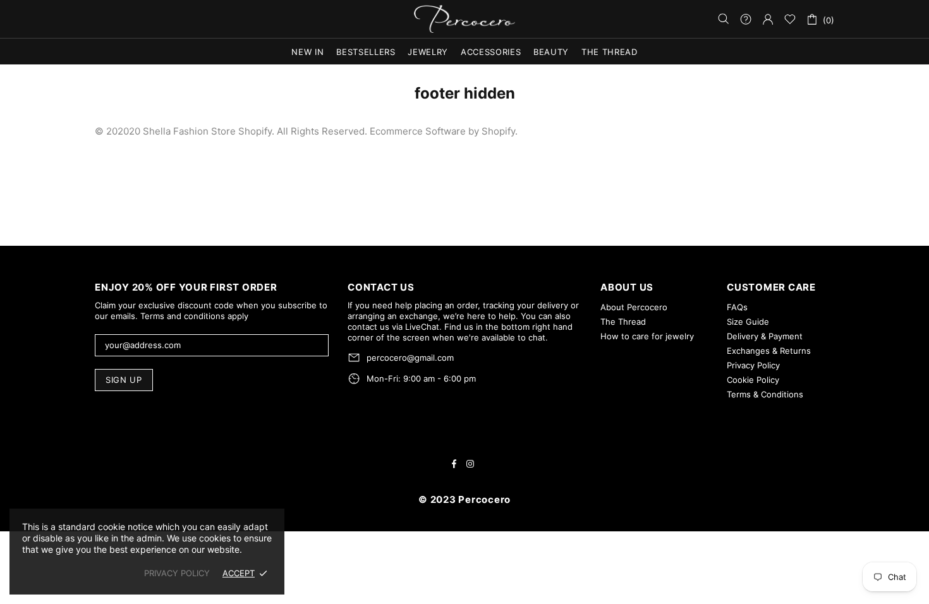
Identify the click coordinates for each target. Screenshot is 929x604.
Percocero (464, 19)
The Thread (623, 322)
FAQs (737, 307)
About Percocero (633, 307)
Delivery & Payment (765, 336)
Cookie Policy (753, 380)
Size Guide (748, 322)
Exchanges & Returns (769, 351)
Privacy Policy (753, 365)
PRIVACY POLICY (177, 573)
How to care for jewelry (647, 336)
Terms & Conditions (765, 394)
